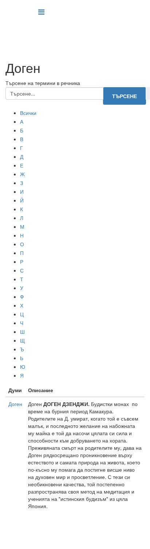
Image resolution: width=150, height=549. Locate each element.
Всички (28, 112)
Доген (15, 403)
